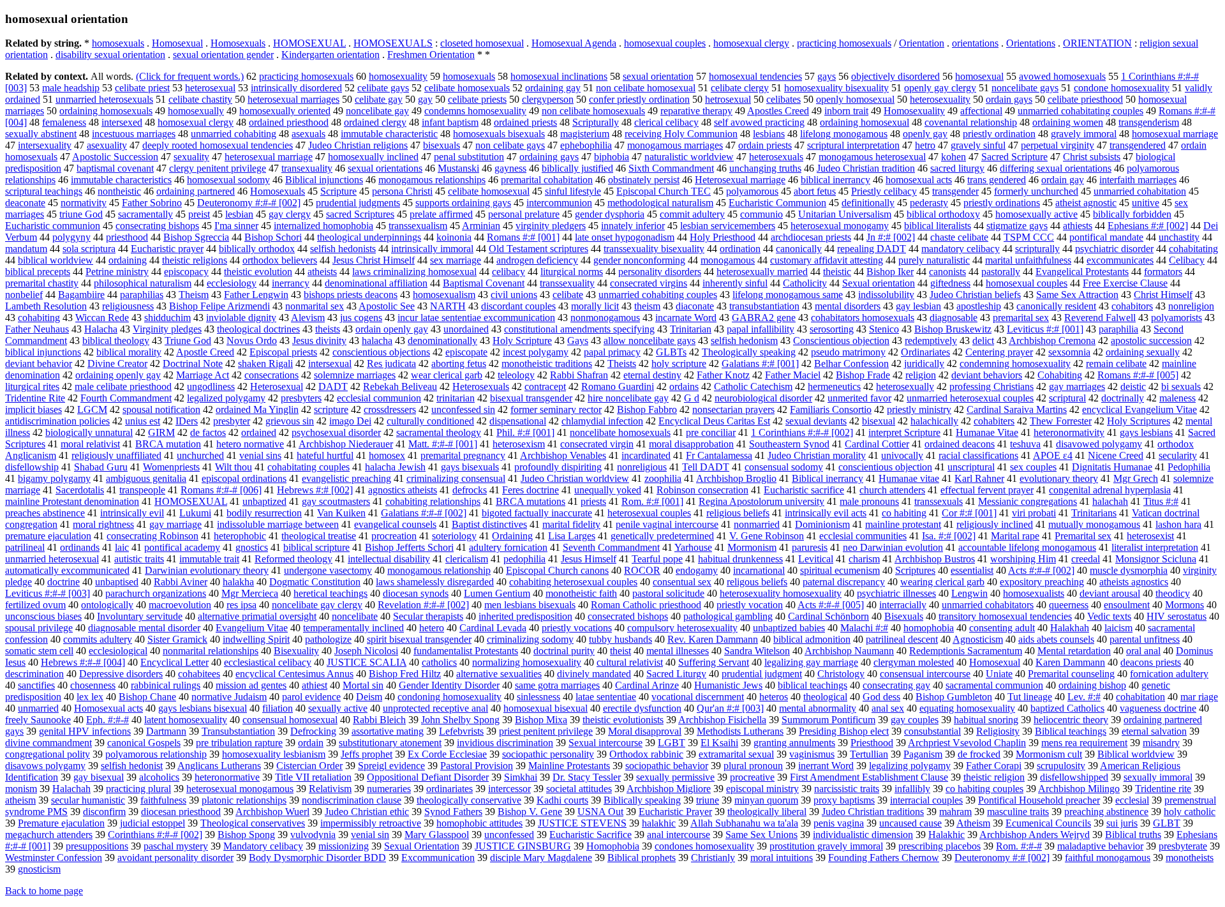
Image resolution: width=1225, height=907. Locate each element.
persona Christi (402, 191)
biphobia (611, 156)
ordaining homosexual (864, 122)
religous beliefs (757, 581)
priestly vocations (577, 627)
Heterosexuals (480, 386)
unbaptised (116, 581)
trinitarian (455, 398)
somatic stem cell (39, 650)
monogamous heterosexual (872, 156)
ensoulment (1127, 604)
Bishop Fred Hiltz (405, 673)
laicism (1118, 627)
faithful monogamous (1107, 857)
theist (620, 650)
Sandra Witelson (757, 650)
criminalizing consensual (455, 478)
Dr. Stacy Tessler (587, 777)
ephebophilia (586, 145)
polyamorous (752, 191)
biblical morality (128, 352)
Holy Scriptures (1138, 421)
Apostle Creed (205, 352)
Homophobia (612, 846)
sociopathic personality (548, 754)
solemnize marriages (355, 375)
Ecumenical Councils (1048, 823)
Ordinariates (925, 352)
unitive (1145, 202)
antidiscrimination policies (57, 421)
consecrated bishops (628, 616)
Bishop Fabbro (647, 409)
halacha (377, 340)
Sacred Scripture (1014, 156)
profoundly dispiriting (558, 466)
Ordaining (512, 535)
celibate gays (383, 87)
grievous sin (289, 421)
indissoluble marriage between (278, 524)
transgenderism (1148, 122)
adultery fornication (508, 547)
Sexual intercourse (605, 742)
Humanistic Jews (728, 685)
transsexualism (418, 225)
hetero (431, 627)
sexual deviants (816, 421)
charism (864, 558)
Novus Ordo (251, 340)
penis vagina (838, 823)
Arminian (481, 225)
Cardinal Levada (492, 627)
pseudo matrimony (848, 352)
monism (21, 788)
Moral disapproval (644, 731)
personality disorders (659, 271)
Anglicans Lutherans (219, 765)
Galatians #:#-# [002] (423, 512)
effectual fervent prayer (987, 489)
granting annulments (794, 742)
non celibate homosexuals (593, 110)
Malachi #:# (864, 627)
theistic (837, 271)
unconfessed (509, 834)
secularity (1178, 455)
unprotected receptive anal (435, 708)
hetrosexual (728, 99)
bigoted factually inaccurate (537, 512)
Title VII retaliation (313, 777)
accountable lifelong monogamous (1027, 547)
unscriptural (971, 466)
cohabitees (199, 673)
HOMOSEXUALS (393, 43)
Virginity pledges (167, 329)
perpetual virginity (1057, 145)
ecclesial (1132, 800)
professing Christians (991, 386)
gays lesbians (1146, 432)
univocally (902, 455)
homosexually (196, 110)
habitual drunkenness (740, 558)
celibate (568, 294)
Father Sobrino (152, 202)
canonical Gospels (144, 742)
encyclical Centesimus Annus (294, 673)
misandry (1161, 742)
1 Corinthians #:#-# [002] (802, 432)
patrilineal (25, 547)
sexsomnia (1069, 352)
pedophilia (524, 558)
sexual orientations (385, 168)
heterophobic (240, 535)
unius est (142, 421)
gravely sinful (978, 145)
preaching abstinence (1106, 811)
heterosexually (905, 386)
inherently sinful (735, 283)
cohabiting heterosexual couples (573, 581)
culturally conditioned (430, 421)
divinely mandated (594, 673)
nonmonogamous (605, 317)
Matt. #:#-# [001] (442, 444)
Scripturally (595, 122)
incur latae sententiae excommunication (476, 317)
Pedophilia (1189, 466)
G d (691, 398)
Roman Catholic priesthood (646, 604)
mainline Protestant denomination (72, 501)
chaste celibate (959, 237)
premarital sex (1021, 317)
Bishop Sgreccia (196, 237)
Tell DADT (705, 466)
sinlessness (538, 696)
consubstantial (932, 731)
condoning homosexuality (449, 696)
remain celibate (1116, 363)
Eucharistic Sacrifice (590, 834)
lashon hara (1178, 524)
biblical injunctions (43, 352)
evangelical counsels (395, 524)
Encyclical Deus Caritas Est (714, 421)
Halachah (71, 788)
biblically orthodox (257, 248)
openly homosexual (855, 99)
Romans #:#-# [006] (221, 489)
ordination (740, 248)
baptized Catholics (1067, 708)
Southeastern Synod (789, 444)
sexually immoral (1158, 777)
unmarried (38, 708)
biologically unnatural (89, 432)
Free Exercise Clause (1125, 283)
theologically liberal (766, 811)
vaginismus (812, 754)
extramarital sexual (736, 754)
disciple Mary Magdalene (541, 857)
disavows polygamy (45, 765)
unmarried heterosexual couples (970, 398)
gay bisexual (98, 777)
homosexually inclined (373, 156)
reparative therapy (696, 110)
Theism (194, 294)
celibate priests (477, 99)
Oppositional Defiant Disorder (428, 777)
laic (122, 547)
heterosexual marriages (293, 99)
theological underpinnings (369, 237)
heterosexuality (940, 99)
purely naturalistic (934, 260)
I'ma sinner (236, 225)
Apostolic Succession (115, 156)
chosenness (92, 685)
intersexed (121, 122)
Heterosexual (276, 386)
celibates (783, 99)
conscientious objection (885, 466)
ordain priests (765, 145)
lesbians (769, 133)
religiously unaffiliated (116, 455)
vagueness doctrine (1158, 708)
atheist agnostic (1086, 202)
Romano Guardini (617, 386)
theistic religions (194, 260)
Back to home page (44, 890)
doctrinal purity (564, 650)
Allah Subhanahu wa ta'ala (744, 823)
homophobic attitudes (479, 823)
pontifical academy (182, 547)
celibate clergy (740, 87)
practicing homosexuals (844, 43)
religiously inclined (994, 524)
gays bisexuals (470, 466)
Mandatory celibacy (263, 846)
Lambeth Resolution (46, 306)
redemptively (931, 340)
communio (761, 214)
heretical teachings (330, 593)
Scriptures (915, 570)
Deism (369, 696)
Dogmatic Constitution (314, 581)
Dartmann (166, 731)
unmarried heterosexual (52, 558)
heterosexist (1150, 535)
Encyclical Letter (174, 662)
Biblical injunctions (324, 179)
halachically (934, 421)
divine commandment (48, 742)
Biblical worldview (1136, 754)
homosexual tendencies (755, 76)
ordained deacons (959, 444)
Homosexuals (238, 43)
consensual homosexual (290, 719)
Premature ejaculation (61, 823)
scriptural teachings (43, 191)
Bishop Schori (273, 237)
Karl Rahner (979, 478)
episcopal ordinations (244, 478)
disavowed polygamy (1099, 444)
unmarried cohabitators (988, 604)
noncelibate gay (377, 110)
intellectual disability (389, 558)
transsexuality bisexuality (654, 248)
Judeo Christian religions (358, 145)
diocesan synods (416, 593)
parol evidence (311, 696)
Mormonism (751, 547)
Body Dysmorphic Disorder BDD (317, 857)
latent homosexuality (185, 719)
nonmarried (757, 524)
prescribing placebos (939, 846)
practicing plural (138, 788)
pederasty (929, 202)
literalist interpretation (1154, 547)
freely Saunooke (38, 719)
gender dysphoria (609, 214)
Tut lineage (1029, 696)
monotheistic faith (581, 593)
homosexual (979, 76)
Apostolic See (387, 306)
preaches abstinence (45, 512)
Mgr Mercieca (249, 593)
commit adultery (692, 214)
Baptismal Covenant (483, 283)
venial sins (260, 455)
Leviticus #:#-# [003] (47, 593)
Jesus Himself (588, 558)
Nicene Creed (1115, 455)
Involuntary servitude (139, 616)
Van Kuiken (341, 512)
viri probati (1034, 512)
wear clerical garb (446, 375)
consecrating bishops (157, 225)
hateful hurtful (325, 455)
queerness (1068, 604)
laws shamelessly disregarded (435, 581)
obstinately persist (643, 179)
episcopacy (186, 271)
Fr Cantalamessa (719, 455)
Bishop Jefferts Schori (409, 547)
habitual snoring (986, 719)
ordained (258, 432)
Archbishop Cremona (1052, 340)
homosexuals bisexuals (499, 133)
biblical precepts (37, 271)
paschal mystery (176, 846)
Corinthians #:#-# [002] (155, 834)
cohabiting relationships (432, 501)
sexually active (338, 708)
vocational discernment (697, 696)
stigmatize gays (1017, 225)
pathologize (328, 639)
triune (707, 800)
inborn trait (846, 110)
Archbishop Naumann (849, 650)
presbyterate (1183, 846)
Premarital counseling (1071, 673)
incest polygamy (535, 352)
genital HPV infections (85, 731)
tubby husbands (620, 639)
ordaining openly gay (118, 375)
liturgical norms (571, 271)
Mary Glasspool (437, 834)
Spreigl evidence (391, 765)
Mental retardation (1074, 650)
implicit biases (33, 409)
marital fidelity (571, 524)
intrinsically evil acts (825, 512)
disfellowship (32, 466)
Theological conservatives (252, 823)
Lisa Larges (571, 535)
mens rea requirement (1084, 742)
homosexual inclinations (558, 76)
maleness (1177, 398)
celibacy (508, 271)
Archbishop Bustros (935, 558)
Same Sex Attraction (1077, 294)
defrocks (469, 489)
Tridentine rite (1163, 788)
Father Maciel (792, 375)
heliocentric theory (1071, 719)
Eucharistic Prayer (675, 811)
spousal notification (161, 409)
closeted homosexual (482, 43)
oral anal (1143, 650)
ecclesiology (231, 283)
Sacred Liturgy (676, 673)
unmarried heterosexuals (104, 99)
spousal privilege (39, 627)
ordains (684, 386)
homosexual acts (919, 179)
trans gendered (996, 179)
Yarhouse (693, 547)
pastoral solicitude (668, 593)
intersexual (330, 363)
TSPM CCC (1029, 237)
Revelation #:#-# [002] (423, 604)
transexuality (306, 168)
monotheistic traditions (546, 363)
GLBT (1166, 823)
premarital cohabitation (547, 179)
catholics (439, 662)
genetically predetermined (662, 535)
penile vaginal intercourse (667, 524)
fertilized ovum (35, 604)
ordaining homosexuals (105, 110)
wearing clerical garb (942, 581)
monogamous (728, 260)
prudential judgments (358, 202)
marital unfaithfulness (1028, 260)
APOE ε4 (1053, 455)
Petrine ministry (117, 271)
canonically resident (1056, 306)
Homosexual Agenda (573, 43)
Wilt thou (233, 466)
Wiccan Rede (102, 317)
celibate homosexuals (467, 87)
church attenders (892, 489)
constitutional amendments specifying (579, 329)
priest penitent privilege (546, 731)
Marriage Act (202, 375)
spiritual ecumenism (840, 570)
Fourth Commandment (126, 398)
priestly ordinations (1001, 202)
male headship (71, 87)
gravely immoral (1084, 133)
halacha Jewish (395, 466)
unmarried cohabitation (1140, 191)
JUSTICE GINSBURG (523, 846)
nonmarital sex (314, 306)
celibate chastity (200, 99)
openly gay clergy (940, 87)
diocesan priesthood (181, 811)
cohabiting (39, 317)
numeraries (389, 788)
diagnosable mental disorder (144, 627)
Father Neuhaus (37, 329)
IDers (186, 421)
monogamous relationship (439, 570)
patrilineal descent (902, 639)
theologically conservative (469, 800)
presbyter (231, 421)
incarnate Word (685, 317)
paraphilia (1118, 329)
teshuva (1025, 444)
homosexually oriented (284, 110)
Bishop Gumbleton (954, 696)
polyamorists (1176, 317)
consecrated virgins (648, 283)
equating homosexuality (967, 708)
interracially (902, 604)
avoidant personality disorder (175, 857)
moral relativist (90, 444)
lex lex (90, 696)
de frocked (979, 754)
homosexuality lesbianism (273, 754)
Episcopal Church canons (557, 570)
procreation (394, 535)
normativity (84, 202)
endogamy (697, 570)
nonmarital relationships (210, 650)
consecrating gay (896, 685)
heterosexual (210, 87)
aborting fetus (458, 363)
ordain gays (1009, 99)
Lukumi (195, 512)
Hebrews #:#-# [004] (83, 662)
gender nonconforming (639, 260)
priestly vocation (749, 604)
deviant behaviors (986, 375)
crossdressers (390, 409)
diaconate (695, 306)
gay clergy (290, 214)
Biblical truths (1133, 834)
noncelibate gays (1024, 87)
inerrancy (290, 283)
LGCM (92, 409)
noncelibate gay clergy (317, 604)
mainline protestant (903, 524)
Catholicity (805, 283)
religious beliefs (737, 512)
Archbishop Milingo (1079, 788)
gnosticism (39, 869)
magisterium (584, 133)
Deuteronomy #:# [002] (1002, 857)
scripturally (1037, 248)
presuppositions (97, 846)
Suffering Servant (713, 662)
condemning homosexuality (1015, 363)
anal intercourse (678, 834)
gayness (510, 168)
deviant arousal (1110, 593)
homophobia (928, 627)
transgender (955, 191)
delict (983, 340)
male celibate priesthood (123, 386)
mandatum (26, 248)
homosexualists (1033, 593)
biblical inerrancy (835, 179)
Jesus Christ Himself (373, 260)
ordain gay (1062, 179)
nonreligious (642, 466)
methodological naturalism (660, 202)
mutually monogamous (1094, 524)
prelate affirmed (441, 214)
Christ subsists (1091, 156)
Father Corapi (993, 765)
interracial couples (926, 800)
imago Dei (350, 421)
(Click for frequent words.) (190, 76)
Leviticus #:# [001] (1045, 329)
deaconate (25, 202)
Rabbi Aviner (180, 581)
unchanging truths (765, 168)
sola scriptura (89, 248)
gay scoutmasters (336, 501)
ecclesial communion (379, 398)
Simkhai (520, 777)
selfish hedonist (132, 765)
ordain (310, 742)
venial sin (370, 834)
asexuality (107, 145)
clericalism (466, 558)
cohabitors (1132, 306)
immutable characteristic (389, 133)
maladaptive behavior (1100, 846)
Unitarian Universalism (844, 214)
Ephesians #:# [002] (1148, 225)
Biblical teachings (1070, 731)
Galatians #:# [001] (760, 363)
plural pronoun (753, 765)
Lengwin (969, 593)
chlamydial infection (602, 421)
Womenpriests (171, 466)
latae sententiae (605, 696)
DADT (333, 386)
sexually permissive (675, 777)
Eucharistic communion (52, 225)
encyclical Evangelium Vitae (1139, 409)
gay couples (915, 719)
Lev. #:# (1084, 696)
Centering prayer (999, 352)
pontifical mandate (1106, 237)
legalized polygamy (226, 398)
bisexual (878, 421)
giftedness (950, 283)
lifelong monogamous (843, 133)
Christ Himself (1163, 294)
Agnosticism (978, 639)
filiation (277, 708)
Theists (621, 363)
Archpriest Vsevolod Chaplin (967, 742)
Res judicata (391, 363)
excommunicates (1120, 260)
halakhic (659, 823)
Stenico (884, 329)
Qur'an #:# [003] (730, 708)
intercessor (509, 788)
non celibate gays (510, 145)
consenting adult (1002, 627)
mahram (955, 811)
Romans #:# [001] (523, 237)
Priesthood (871, 742)
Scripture (338, 191)
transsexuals (938, 501)
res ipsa (241, 604)
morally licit (595, 306)
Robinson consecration (702, 489)
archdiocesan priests (811, 237)
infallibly (912, 788)
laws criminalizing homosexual (414, 271)
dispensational (517, 421)
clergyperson (548, 99)
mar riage (1199, 696)
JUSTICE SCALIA (366, 662)
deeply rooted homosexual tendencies (217, 145)
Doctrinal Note (193, 363)
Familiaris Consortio (831, 409)
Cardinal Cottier (877, 444)
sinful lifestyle (573, 191)
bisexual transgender (531, 398)
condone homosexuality (1121, 87)
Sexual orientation (878, 283)
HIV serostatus (1176, 616)
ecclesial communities (863, 535)
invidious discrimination (505, 742)
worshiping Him (1023, 558)
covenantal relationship (970, 122)
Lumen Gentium (497, 593)
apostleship (978, 306)
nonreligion (1191, 306)
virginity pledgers (551, 225)
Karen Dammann (1070, 662)
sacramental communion (994, 685)
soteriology (454, 535)
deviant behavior (38, 363)
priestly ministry (919, 409)
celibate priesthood (1085, 99)
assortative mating (388, 731)
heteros (773, 696)
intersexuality (44, 145)
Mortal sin (363, 685)
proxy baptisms (844, 800)
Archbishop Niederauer (346, 444)
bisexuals (441, 145)
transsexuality (567, 283)
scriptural (1067, 398)
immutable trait (209, 558)
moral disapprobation (691, 444)
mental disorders (847, 306)
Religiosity (998, 731)
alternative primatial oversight (257, 616)
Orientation (921, 43)
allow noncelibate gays (649, 340)
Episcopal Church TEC (663, 191)
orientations (975, 43)
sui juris (1122, 823)
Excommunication (438, 857)
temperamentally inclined (353, 627)
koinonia (453, 237)
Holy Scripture (522, 340)
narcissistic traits (846, 788)
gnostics (251, 547)
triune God (81, 214)
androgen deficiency (537, 260)
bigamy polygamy (54, 478)
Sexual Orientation (421, 846)
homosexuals (118, 43)
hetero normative (250, 444)
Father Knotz (723, 375)
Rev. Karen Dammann (712, 639)
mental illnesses (677, 650)
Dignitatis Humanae (1112, 466)
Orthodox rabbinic (646, 754)
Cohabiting (1059, 375)
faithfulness (163, 800)
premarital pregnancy (462, 455)
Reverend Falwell (1100, 317)
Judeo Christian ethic (367, 811)
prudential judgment (762, 673)
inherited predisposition (525, 616)
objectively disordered (895, 76)
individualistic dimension (863, 834)
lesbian (239, 214)
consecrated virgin (597, 444)
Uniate (999, 673)
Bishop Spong (246, 834)
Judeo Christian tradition (866, 168)
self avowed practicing (759, 122)
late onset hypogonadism (624, 237)
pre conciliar (711, 432)
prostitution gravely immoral (826, 846)
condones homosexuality (704, 846)
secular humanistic (88, 800)
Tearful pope (657, 558)
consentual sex (682, 581)
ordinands (80, 547)
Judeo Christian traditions (873, 811)
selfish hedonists (343, 248)
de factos (208, 432)
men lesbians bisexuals (529, 604)
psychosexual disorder (336, 432)
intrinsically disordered (296, 87)
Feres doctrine (530, 489)
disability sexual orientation (110, 54)
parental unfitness (1145, 639)
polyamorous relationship (156, 754)
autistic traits (139, 558)
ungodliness (211, 386)
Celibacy (1187, 260)
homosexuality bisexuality (836, 87)
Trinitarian (690, 329)
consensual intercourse (925, 673)
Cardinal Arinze (647, 685)
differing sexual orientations (1055, 168)
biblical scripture (316, 547)
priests (593, 501)
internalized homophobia (323, 225)
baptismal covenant (115, 168)
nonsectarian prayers (733, 409)
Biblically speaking (642, 800)
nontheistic (119, 191)
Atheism (973, 823)
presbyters (301, 398)
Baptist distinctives (489, 524)
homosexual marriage (1175, 133)
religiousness (128, 306)
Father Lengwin (256, 294)
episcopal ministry (762, 788)
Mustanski (458, 168)
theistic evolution (258, 271)
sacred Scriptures (360, 214)
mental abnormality (817, 708)
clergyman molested (913, 662)
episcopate (466, 352)
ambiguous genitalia (146, 478)
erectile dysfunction (642, 708)
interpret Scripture (904, 432)
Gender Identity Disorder (449, 685)
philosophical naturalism (142, 283)
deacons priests (1150, 662)
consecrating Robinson (152, 535)
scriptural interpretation (853, 145)
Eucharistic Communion (777, 202)
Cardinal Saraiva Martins (1017, 409)
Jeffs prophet (366, 754)
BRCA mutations (530, 501)
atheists (322, 271)
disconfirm (104, 811)
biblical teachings (812, 685)
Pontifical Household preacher (1039, 800)
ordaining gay (553, 87)
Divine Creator (117, 363)
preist (199, 214)
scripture (331, 409)
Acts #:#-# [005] (831, 604)
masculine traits (1018, 811)
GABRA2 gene (764, 317)
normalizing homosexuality (526, 662)
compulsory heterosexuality (682, 627)
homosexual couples (665, 43)
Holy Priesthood (722, 237)
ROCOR (642, 570)
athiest (314, 685)
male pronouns (869, 501)
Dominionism (822, 524)
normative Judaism (229, 696)
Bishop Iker (890, 271)
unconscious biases (43, 616)
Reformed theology (293, 558)
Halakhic (946, 834)
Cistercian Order (309, 765)
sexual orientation (658, 76)
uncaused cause (910, 823)
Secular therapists (428, 616)
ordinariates (449, 788)
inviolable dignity (241, 317)
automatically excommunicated (67, 570)
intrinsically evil (132, 512)
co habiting (904, 512)
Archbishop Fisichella (722, 719)
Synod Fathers (453, 811)
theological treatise (318, 535)
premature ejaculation (48, 535)
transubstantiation (764, 306)
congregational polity (47, 754)
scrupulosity (1061, 765)
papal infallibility (760, 329)
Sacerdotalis (80, 489)
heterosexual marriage (269, 156)
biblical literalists (937, 225)
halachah (1110, 501)
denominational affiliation (376, 283)
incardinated (646, 455)
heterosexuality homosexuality (781, 593)
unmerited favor (859, 398)
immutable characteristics (121, 179)
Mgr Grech (1135, 478)
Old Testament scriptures (538, 248)
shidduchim (167, 317)
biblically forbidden (1132, 214)
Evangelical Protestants (1082, 271)
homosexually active (1036, 214)
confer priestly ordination (639, 99)
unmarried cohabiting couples (657, 294)
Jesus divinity (319, 340)
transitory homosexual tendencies (1005, 616)
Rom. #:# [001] (652, 501)
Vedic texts (1109, 616)
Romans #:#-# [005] (1137, 375)
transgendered (1138, 145)
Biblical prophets (641, 857)
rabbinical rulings (165, 685)
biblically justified (577, 168)
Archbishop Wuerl (272, 811)
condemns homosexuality (475, 110)
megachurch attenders (49, 834)
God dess (881, 696)
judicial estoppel (152, 823)
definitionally (868, 202)
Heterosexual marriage (740, 179)
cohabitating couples (308, 466)
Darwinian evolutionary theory (207, 570)
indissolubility (886, 294)
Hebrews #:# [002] (315, 489)
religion (920, 375)
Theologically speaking (749, 352)
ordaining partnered (195, 191)
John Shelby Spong (460, 719)
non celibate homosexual (645, 87)
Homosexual (177, 43)
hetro (925, 145)
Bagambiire (81, 294)
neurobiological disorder (763, 398)
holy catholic (1189, 811)
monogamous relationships (432, 179)
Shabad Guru (101, 466)
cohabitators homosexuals (862, 317)
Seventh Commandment (611, 547)
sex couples (1033, 466)
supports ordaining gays (463, 202)
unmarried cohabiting (233, 133)
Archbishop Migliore (669, 788)
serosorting (832, 329)
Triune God (188, 340)
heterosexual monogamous (239, 788)
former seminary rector (556, 409)
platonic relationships (244, 800)
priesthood (127, 237)
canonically (799, 248)
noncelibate (355, 616)
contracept (545, 386)
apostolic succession (1151, 340)
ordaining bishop (1092, 685)
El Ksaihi (719, 742)
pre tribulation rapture (239, 742)
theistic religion (994, 777)
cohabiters (994, 421)
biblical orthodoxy (943, 214)
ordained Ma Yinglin (257, 409)
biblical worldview (55, 260)
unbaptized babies (789, 627)
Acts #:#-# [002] (1041, 570)
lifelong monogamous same (787, 294)
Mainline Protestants (569, 765)
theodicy (1172, 593)
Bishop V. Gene (530, 811)
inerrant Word (826, 765)
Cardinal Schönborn (828, 616)
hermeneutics (834, 386)
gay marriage (175, 524)
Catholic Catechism (753, 386)
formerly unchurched (1036, 191)
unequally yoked (607, 489)
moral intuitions (781, 857)
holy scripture (678, 363)
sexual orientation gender (223, 54)
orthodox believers (279, 260)
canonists (947, 271)
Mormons (1184, 604)
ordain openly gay (391, 329)
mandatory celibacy (960, 248)
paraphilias (141, 294)
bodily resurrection (264, 512)
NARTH (448, 306)
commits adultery (97, 639)
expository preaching (1042, 581)
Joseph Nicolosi (366, 650)
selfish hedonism (744, 340)
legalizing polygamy (910, 765)
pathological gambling (728, 616)
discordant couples (518, 306)
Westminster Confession (53, 857)
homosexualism (444, 294)
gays (826, 76)
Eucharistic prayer (167, 248)
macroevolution (180, 604)
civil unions (514, 294)
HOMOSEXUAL (309, 43)
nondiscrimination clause (351, 800)
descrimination (34, 673)
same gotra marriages (557, 685)
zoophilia (662, 478)
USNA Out (600, 811)
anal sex (888, 708)
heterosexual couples (649, 512)
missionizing (343, 846)
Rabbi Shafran (579, 375)
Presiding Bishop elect (844, 731)
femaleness (64, 122)
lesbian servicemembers (727, 225)
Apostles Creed (778, 110)
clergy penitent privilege (217, 168)
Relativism (330, 788)
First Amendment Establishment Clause (869, 777)
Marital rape (1015, 535)
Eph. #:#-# (107, 719)
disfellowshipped (1074, 777)
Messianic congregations (1027, 501)
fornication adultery (1169, 673)
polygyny (71, 237)
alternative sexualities (499, 673)
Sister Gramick (177, 639)
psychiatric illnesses (896, 593)
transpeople (142, 489)
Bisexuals (903, 616)
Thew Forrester (1061, 421)
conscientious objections (381, 352)
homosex (387, 455)
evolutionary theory (1059, 478)
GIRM (161, 432)
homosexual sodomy (228, 179)
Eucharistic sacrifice (804, 489)
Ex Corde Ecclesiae (447, 754)
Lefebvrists (461, 731)
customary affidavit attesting (826, 260)
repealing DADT (871, 248)
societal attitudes (579, 788)
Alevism (308, 317)
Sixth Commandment (671, 168)
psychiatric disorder (1114, 248)
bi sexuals (1181, 386)
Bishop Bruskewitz (952, 329)
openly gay (925, 133)
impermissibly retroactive (370, 823)
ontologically (107, 604)
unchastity (1179, 237)
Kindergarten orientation (330, 54)
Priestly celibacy (884, 191)
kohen (953, 156)
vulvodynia (313, 834)
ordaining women (1067, 122)
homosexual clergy (751, 43)
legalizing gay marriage (811, 662)
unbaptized (264, 501)
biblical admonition (811, 639)
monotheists (1190, 857)
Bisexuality (296, 650)
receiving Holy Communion (681, 133)
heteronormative (227, 777)
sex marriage (455, 260)
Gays (577, 340)
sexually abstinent (41, 133)
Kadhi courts (562, 800)
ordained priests (525, 122)
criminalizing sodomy (530, 639)
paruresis (810, 547)
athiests (1077, 225)
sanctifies (36, 685)
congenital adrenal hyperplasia (1110, 489)
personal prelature (524, 214)
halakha (238, 581)
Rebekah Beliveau (400, 386)
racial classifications (978, 455)
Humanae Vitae (987, 432)
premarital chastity (41, 283)
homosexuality (398, 76)
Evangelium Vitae (252, 627)
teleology (516, 375)
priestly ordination (999, 133)
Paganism (922, 754)
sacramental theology (438, 432)
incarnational (759, 570)
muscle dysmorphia (1129, 570)
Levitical (815, 558)
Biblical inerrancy (827, 478)
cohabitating (1193, 248)
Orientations (1030, 43)
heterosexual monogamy (840, 225)
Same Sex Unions (761, 834)
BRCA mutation (168, 444)
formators (1163, 271)
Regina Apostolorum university (761, 501)
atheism (20, 800)
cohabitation (1140, 696)
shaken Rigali (265, 363)
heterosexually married (762, 271)
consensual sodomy (784, 466)
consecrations (271, 375)
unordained (466, 329)
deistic (1133, 386)
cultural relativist (630, 662)
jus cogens (361, 317)
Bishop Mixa (541, 719)
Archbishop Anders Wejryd (1034, 834)
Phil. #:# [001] (525, 432)
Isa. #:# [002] (949, 535)
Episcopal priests (283, 352)
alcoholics (159, 777)
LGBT (671, 742)
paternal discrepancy (844, 581)
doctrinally (1122, 398)
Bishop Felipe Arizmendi (219, 306)
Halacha (100, 329)
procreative (752, 777)
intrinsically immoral (432, 248)
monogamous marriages (675, 145)
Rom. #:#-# (1019, 846)
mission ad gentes (251, 685)
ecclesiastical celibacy (267, 662)
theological (825, 696)
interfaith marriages (1138, 179)
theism (647, 306)
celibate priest (142, 87)
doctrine (63, 581)
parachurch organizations (155, 593)
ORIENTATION (1097, 43)
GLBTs (671, 352)
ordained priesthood (289, 122)
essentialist (972, 570)
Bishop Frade (863, 375)
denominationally (442, 340)
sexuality (191, 156)
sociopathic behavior (666, 765)
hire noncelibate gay (628, 398)
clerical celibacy (666, 122)
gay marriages (1077, 386)
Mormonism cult (1049, 754)
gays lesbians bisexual (202, 708)
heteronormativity (1069, 432)
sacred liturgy (957, 168)
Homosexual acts (108, 708)
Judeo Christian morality (817, 455)
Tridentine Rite (35, 398)
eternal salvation (1154, 731)
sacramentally (145, 214)
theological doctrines (258, 329)
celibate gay (379, 99)
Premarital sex (1083, 535)
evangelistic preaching (346, 478)
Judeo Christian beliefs (975, 294)
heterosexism (519, 444)
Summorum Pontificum (828, 719)
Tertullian (869, 754)
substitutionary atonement (390, 742)
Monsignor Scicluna (1155, 558)
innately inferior (633, 225)
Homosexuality (914, 110)
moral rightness (103, 524)
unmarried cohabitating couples (1080, 110)
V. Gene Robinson (766, 535)
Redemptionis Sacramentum (965, 650)
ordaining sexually (1143, 352)
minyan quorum (766, 800)
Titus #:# (1160, 501)
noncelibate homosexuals (620, 432)
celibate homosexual (489, 191)
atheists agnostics (1133, 581)
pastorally (1000, 271)
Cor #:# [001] (969, 512)
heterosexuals (776, 156)
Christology (841, 673)
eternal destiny (652, 375)
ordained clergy (375, 122)
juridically (924, 363)
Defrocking (313, 731)
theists (327, 329)
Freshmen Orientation (431, 54)
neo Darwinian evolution (893, 547)
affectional (981, 110)
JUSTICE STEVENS (582, 823)
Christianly (713, 857)
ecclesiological (118, 650)
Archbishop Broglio (736, 478)
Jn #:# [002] (890, 237)
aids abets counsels (1056, 639)
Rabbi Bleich (379, 719)
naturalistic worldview (689, 156)
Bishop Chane (147, 696)
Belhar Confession (851, 363)
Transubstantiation (238, 731)
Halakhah (1069, 627)
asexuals (308, 133)
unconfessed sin (463, 409)
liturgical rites (32, 386)
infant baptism (450, 122)
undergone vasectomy (328, 570)
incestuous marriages (133, 133)
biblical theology (115, 340)
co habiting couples (984, 788)
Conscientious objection (841, 340)
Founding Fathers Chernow (883, 857)
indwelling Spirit (256, 639)
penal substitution (469, 156)
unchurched (200, 455)
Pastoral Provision (476, 765)
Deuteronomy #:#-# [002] (249, 202)
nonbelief (24, 294)
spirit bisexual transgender (419, 639)
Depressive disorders (121, 673)
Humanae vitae (909, 478)
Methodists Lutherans (740, 731)
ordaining (127, 260)
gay (425, 99)
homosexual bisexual (545, 708)
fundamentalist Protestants (465, 650)
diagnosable (953, 317)
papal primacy (612, 352)
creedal (1085, 558)
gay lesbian (918, 306)
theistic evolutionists (623, 719)
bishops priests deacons (350, 294)
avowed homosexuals (1062, 76)
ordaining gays (549, 156)
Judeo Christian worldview (575, 478)
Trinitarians (1094, 512)
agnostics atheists (402, 489)
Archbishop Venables (563, 455)
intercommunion (559, 202)
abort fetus (815, 191)
